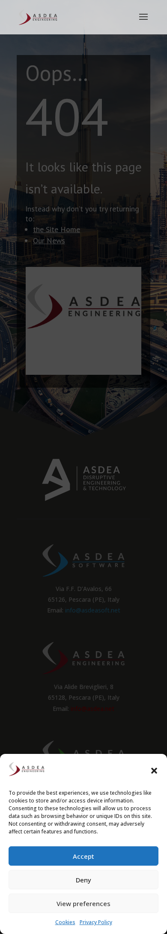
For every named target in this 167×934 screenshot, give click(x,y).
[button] (154, 770)
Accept (83, 856)
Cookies (65, 922)
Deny (83, 880)
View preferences (83, 903)
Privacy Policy (96, 922)
